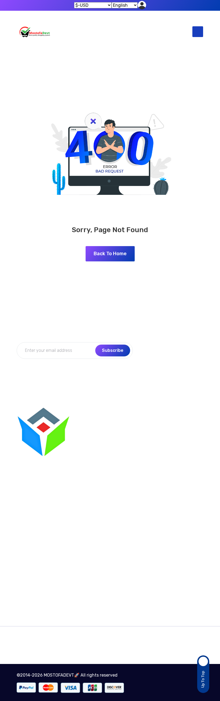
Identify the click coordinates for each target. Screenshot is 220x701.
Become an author (36, 560)
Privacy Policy (95, 468)
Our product (29, 581)
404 (123, 61)
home (99, 61)
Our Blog (89, 447)
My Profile (155, 437)
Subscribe (112, 350)
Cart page (27, 591)
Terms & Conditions (36, 571)
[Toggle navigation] (197, 31)
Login (151, 458)
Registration (157, 468)
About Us (154, 447)
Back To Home (110, 254)
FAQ (85, 458)
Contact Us (92, 437)
